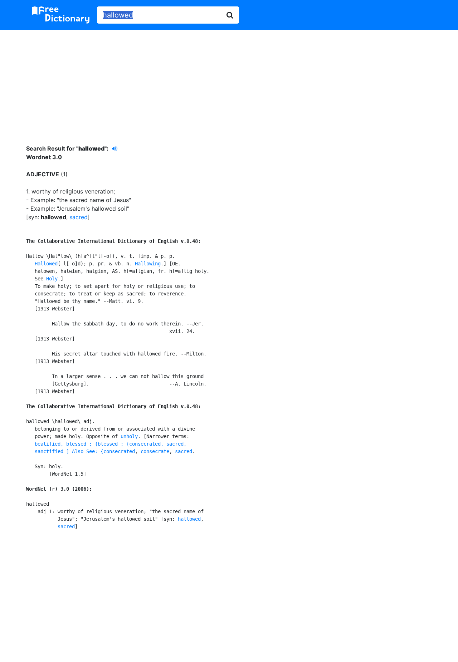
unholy (129, 436)
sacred (78, 217)
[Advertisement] (229, 82)
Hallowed (46, 263)
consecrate (155, 451)
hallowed (189, 519)
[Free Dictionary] (60, 15)
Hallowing (148, 263)
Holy (52, 278)
